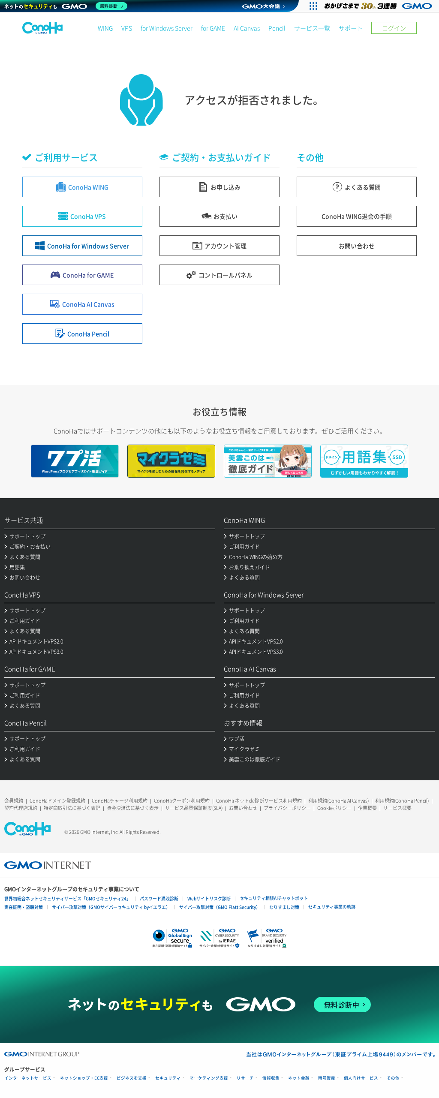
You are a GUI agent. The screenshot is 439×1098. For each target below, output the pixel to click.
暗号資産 (326, 1078)
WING (105, 28)
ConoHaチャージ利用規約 (119, 800)
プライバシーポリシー (287, 808)
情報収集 (271, 1078)
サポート (351, 28)
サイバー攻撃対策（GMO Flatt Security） (219, 907)
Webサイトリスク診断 (209, 898)
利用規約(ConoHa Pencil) (402, 800)
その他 (393, 1078)
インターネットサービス (27, 1078)
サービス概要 (397, 808)
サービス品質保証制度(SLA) (194, 808)
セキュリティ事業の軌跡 (331, 906)
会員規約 (13, 800)
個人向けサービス (361, 1078)
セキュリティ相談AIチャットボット (274, 898)
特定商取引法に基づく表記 (72, 808)
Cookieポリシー (334, 808)
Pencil (277, 28)
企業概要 (367, 808)
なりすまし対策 (284, 907)
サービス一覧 (312, 28)
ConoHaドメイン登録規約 (57, 800)
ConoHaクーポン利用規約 (182, 800)
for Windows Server (166, 28)
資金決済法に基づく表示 (133, 808)
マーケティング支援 (208, 1078)
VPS (126, 28)
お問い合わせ (243, 808)
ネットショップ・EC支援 (84, 1078)
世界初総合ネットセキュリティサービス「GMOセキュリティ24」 (67, 898)
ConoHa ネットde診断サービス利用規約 (259, 800)
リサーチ (245, 1078)
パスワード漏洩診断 (159, 898)
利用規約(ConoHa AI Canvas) (338, 800)
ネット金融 (299, 1078)
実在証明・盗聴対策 (23, 907)
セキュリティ (168, 1078)
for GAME (213, 28)
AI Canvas (247, 28)
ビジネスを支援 (132, 1078)
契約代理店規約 (20, 808)
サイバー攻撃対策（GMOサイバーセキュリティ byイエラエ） (111, 907)
